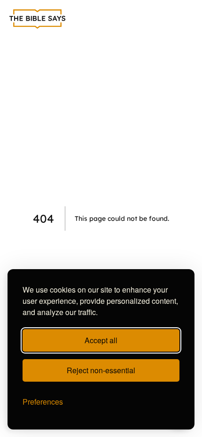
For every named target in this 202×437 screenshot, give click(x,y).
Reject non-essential (101, 370)
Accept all (101, 340)
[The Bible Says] (37, 19)
